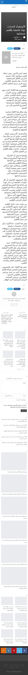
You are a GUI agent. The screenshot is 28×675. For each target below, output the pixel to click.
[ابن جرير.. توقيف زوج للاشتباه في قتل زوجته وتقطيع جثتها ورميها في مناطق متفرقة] (8, 334)
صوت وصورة (11, 667)
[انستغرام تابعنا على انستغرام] (9, 649)
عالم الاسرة (11, 665)
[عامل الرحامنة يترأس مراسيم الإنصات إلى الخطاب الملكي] (7, 633)
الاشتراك (14, 61)
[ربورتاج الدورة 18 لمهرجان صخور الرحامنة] (14, 461)
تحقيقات (17, 667)
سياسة (18, 664)
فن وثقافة (17, 665)
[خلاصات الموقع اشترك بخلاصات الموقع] (3, 649)
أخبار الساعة (24, 331)
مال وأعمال (6, 664)
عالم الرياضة (22, 665)
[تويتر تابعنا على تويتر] (19, 649)
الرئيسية (22, 664)
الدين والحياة (5, 665)
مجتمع (11, 664)
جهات (14, 664)
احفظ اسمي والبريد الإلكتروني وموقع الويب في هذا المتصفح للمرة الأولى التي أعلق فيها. (15, 406)
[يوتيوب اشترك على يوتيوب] (14, 649)
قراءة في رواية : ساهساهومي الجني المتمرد (22, 316)
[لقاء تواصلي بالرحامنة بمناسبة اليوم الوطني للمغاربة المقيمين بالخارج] (20, 354)
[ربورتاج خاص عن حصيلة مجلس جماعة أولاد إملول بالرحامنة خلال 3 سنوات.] (14, 576)
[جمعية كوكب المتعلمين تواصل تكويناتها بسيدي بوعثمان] (14, 483)
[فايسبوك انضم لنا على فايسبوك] (24, 649)
